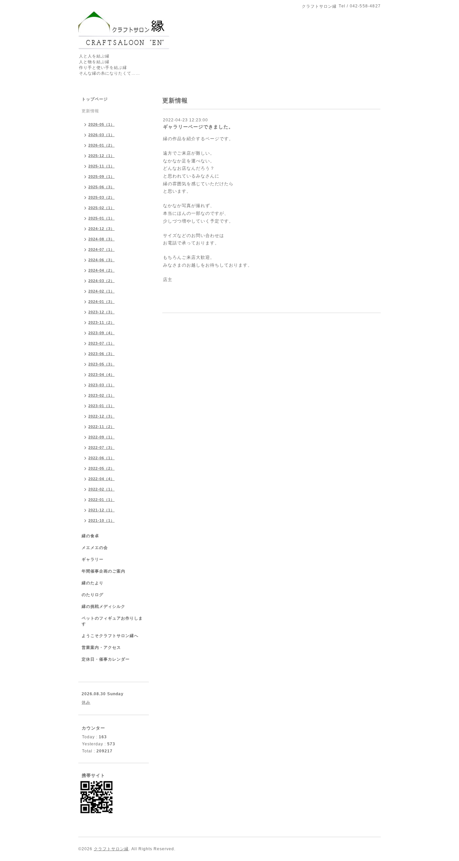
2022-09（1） (101, 437)
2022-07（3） (101, 447)
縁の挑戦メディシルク (103, 606)
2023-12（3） (101, 312)
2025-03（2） (101, 197)
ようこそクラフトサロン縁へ (110, 635)
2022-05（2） (101, 468)
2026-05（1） (101, 124)
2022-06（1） (101, 458)
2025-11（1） (101, 166)
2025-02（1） (101, 208)
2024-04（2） (101, 270)
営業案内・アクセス (101, 647)
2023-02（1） (101, 395)
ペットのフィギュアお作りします (112, 621)
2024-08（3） (101, 239)
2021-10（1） (101, 520)
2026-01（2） (101, 145)
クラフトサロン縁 (111, 849)
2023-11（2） (101, 322)
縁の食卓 (90, 536)
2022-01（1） (101, 500)
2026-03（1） (101, 135)
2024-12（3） (101, 229)
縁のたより (92, 583)
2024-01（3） (101, 302)
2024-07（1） (101, 249)
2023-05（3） (101, 364)
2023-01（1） (101, 406)
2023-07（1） (101, 343)
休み (86, 702)
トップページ (95, 99)
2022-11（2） (101, 427)
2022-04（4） (101, 479)
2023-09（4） (101, 333)
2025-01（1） (101, 218)
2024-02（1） (101, 291)
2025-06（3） (101, 187)
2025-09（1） (101, 176)
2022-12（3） (101, 416)
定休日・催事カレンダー (106, 659)
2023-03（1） (101, 385)
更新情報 (90, 111)
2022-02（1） (101, 489)
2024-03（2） (101, 281)
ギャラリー (92, 559)
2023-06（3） (101, 354)
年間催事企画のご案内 (103, 571)
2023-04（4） (101, 375)
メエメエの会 (95, 547)
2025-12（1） (101, 156)
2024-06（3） (101, 260)
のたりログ (92, 594)
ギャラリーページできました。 (198, 126)
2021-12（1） (101, 510)
